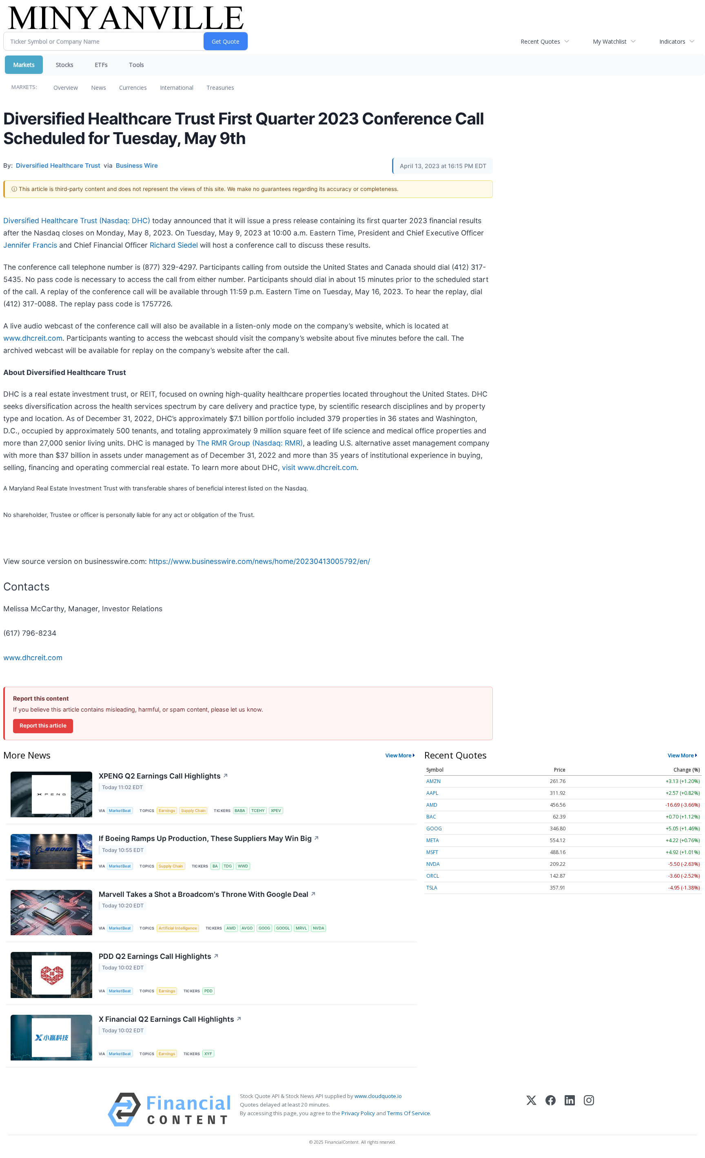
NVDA (318, 928)
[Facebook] (550, 1109)
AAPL (432, 793)
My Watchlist (610, 41)
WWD (243, 866)
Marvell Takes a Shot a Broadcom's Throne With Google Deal (207, 894)
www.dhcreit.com (32, 338)
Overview (65, 87)
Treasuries (220, 87)
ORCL (432, 875)
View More (399, 755)
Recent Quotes (540, 41)
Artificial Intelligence (178, 928)
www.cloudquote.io (378, 1096)
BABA (240, 810)
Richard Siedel (174, 245)
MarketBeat (120, 810)
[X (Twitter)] (531, 1109)
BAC (431, 816)
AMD (231, 928)
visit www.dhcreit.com (319, 467)
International (176, 87)
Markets (24, 65)
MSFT (432, 852)
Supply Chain (193, 810)
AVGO (247, 928)
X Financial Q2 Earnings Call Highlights (170, 1019)
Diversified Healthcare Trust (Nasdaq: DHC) (76, 220)
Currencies (133, 87)
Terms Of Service (408, 1113)
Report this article (43, 725)
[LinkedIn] (569, 1109)
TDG (228, 866)
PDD (208, 991)
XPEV (276, 810)
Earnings (167, 810)
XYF (208, 1054)
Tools (136, 65)
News (98, 87)
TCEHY (258, 810)
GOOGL (283, 928)
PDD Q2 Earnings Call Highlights (159, 956)
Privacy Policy (358, 1113)
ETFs (101, 65)
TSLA (431, 887)
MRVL (301, 928)
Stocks (64, 65)
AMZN (433, 781)
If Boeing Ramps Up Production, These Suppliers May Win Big (209, 838)
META (432, 840)
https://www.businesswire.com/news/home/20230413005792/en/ (259, 561)
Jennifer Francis (30, 245)
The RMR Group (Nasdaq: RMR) (250, 443)
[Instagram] (589, 1109)
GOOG (264, 928)
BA (215, 866)
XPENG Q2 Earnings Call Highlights (163, 776)
